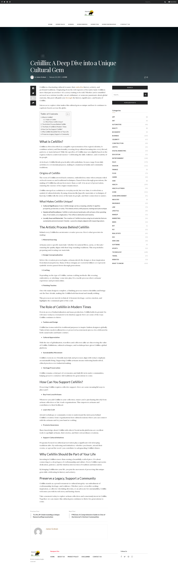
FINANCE (115, 169)
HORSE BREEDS (82, 24)
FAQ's (114, 162)
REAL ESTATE (116, 233)
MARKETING (116, 218)
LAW (113, 207)
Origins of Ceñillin (51, 119)
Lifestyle (115, 211)
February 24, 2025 (55, 77)
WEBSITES (115, 259)
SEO (113, 237)
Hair (113, 181)
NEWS (114, 222)
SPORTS (115, 248)
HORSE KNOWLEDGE (109, 24)
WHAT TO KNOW (118, 263)
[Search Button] (164, 2)
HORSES (71, 24)
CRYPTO (115, 147)
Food (114, 173)
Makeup (115, 214)
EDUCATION (116, 154)
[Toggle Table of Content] (66, 114)
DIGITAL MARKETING (119, 151)
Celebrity (115, 139)
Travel (114, 256)
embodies (79, 87)
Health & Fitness (118, 188)
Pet (113, 229)
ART (113, 121)
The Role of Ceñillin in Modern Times (54, 127)
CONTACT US (125, 24)
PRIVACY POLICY (73, 557)
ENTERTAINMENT (118, 158)
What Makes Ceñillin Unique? (54, 122)
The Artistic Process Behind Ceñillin (54, 124)
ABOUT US (61, 557)
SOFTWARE (116, 244)
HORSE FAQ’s (60, 24)
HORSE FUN (95, 24)
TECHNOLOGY (117, 252)
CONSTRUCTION (117, 143)
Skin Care (115, 241)
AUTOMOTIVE (116, 124)
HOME (50, 24)
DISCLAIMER (86, 557)
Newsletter (173, 2)
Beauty (115, 128)
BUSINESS (115, 136)
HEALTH (114, 184)
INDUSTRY (115, 199)
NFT (113, 226)
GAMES (114, 177)
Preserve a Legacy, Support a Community (55, 134)
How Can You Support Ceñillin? (52, 129)
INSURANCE (116, 203)
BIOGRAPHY (116, 132)
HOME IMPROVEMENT (119, 196)
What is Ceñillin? (47, 117)
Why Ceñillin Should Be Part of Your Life (55, 132)
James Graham (41, 77)
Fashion (115, 166)
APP (113, 117)
